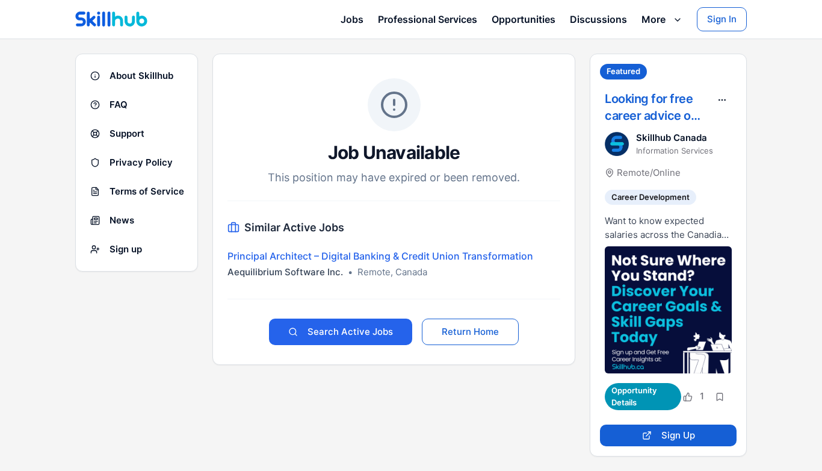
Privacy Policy (141, 162)
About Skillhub (141, 75)
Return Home (470, 331)
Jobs (352, 19)
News (122, 220)
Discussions (598, 19)
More (653, 19)
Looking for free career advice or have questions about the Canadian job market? (650, 108)
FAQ (119, 104)
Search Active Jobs (350, 331)
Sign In (722, 19)
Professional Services (427, 19)
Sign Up (678, 435)
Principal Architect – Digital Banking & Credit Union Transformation (380, 256)
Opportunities (523, 19)
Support (127, 133)
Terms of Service (147, 191)
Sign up (126, 249)
